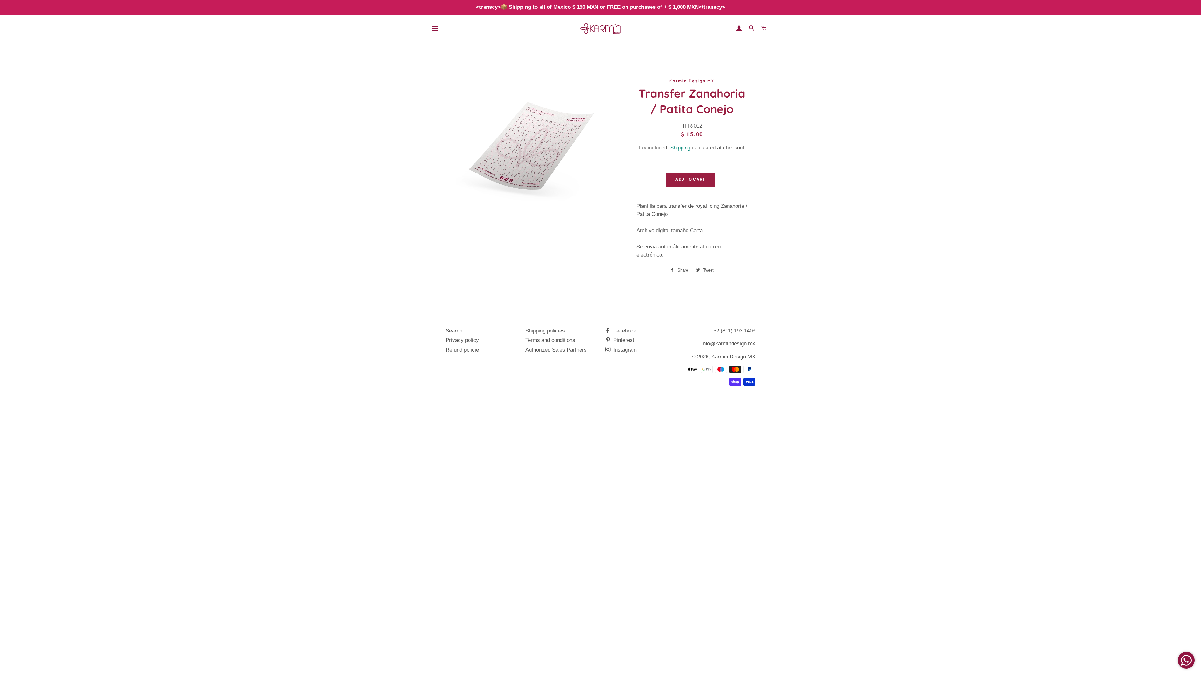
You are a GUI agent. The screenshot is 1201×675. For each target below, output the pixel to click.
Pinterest (623, 340)
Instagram (624, 350)
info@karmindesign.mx (728, 344)
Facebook (624, 331)
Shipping (680, 148)
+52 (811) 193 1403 (732, 331)
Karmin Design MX (733, 357)
